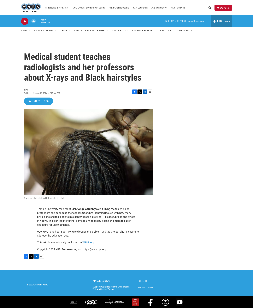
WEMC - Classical (84, 30)
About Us (165, 30)
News (24, 30)
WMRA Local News (101, 281)
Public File (142, 281)
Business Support (143, 30)
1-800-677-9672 (145, 287)
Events (101, 30)
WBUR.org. (88, 242)
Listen (63, 30)
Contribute (119, 30)
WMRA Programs (43, 30)
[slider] (38, 21)
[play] (24, 21)
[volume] (33, 21)
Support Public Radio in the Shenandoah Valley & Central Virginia (111, 288)
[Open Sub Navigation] (29, 30)
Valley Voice (184, 30)
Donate (224, 7)
